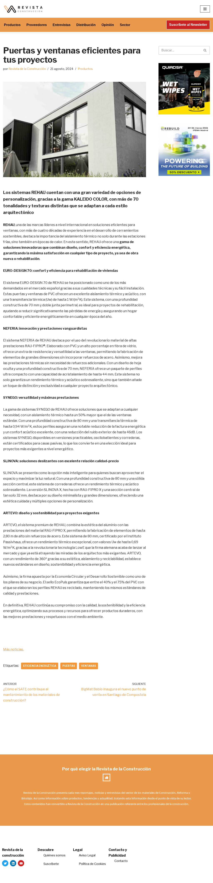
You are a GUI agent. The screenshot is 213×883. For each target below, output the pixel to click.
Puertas (68, 665)
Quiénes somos (54, 855)
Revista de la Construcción (27, 69)
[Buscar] (205, 50)
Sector (125, 25)
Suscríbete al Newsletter (188, 24)
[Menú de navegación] (205, 8)
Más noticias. (13, 649)
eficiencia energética (39, 665)
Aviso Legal (87, 855)
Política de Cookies (92, 864)
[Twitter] (5, 863)
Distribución (86, 25)
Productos (12, 25)
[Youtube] (21, 863)
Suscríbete (51, 864)
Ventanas (88, 665)
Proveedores (36, 25)
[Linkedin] (13, 863)
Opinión (108, 25)
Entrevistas (62, 25)
